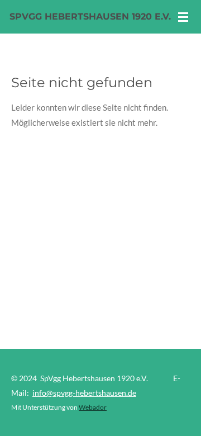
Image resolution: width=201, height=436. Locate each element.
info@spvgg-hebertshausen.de (84, 392)
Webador (93, 407)
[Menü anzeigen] (183, 17)
